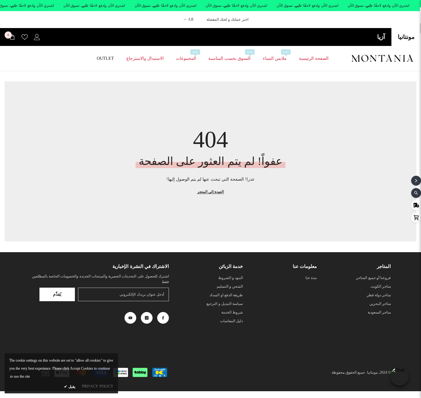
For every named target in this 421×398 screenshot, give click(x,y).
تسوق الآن (356, 5)
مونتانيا (406, 37)
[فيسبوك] (163, 318)
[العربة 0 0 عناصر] (12, 37)
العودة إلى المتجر (210, 192)
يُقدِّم (57, 294)
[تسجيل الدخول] (37, 37)
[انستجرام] (147, 318)
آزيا (381, 37)
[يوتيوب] (130, 318)
